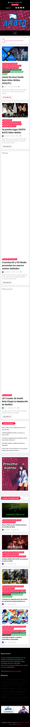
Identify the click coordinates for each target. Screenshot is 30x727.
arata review (18, 679)
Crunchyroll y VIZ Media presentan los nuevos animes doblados (14, 265)
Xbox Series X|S (17, 700)
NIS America (16, 688)
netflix (17, 685)
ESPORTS (6, 683)
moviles (11, 685)
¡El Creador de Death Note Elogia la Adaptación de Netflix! (15, 401)
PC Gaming (24, 689)
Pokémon (3, 694)
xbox (22, 697)
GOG (13, 683)
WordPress (22, 722)
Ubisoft (12, 697)
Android (8, 679)
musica (14, 685)
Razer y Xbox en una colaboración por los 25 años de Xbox (14, 526)
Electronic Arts (19, 681)
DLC (16, 681)
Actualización (3, 679)
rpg (15, 694)
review (8, 694)
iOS (18, 683)
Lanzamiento (5, 686)
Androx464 (7, 529)
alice (5, 408)
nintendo (21, 686)
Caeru (5, 86)
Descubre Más (7, 97)
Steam (4, 697)
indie (15, 683)
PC (20, 688)
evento (10, 683)
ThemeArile (18, 724)
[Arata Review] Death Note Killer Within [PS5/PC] (13, 80)
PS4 (6, 694)
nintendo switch (7, 688)
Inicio (3, 39)
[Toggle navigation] (15, 33)
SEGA (17, 694)
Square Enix (21, 694)
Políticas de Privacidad (15, 671)
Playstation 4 (11, 692)
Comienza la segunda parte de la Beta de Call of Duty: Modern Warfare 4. (14, 600)
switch (8, 697)
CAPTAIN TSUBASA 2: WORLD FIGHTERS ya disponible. (12, 638)
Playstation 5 (21, 692)
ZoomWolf (6, 136)
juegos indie (22, 683)
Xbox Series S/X (9, 700)
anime (12, 679)
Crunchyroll (9, 681)
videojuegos (17, 697)
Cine (6, 681)
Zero (5, 564)
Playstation (3, 692)
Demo (13, 681)
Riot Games (12, 694)
